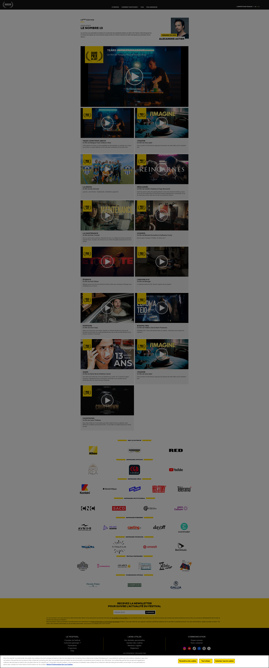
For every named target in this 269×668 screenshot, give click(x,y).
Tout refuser (205, 661)
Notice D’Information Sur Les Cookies (60, 664)
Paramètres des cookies (187, 661)
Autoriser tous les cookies (224, 661)
